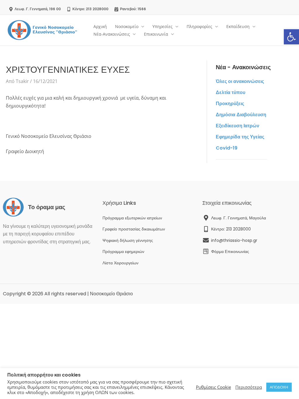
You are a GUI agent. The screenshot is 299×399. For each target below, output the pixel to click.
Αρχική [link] (100, 26)
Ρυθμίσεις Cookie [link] (213, 387)
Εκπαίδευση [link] (238, 26)
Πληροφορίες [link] (199, 26)
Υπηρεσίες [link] (162, 26)
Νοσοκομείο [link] (126, 26)
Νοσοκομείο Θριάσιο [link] (111, 293)
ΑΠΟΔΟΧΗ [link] (279, 387)
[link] (291, 36)
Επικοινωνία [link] (156, 34)
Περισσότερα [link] (248, 387)
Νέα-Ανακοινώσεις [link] (111, 34)
